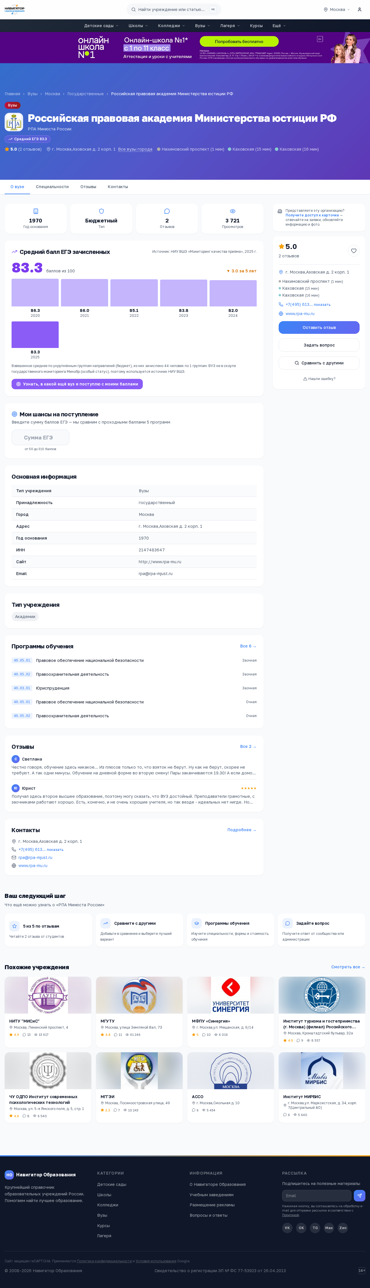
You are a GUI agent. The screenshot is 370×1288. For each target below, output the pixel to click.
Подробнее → (242, 829)
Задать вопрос (319, 344)
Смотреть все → (348, 966)
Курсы (256, 25)
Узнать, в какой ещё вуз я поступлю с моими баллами (80, 383)
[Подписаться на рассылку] (359, 1195)
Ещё (277, 25)
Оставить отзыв (319, 327)
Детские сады (99, 25)
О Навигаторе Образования (218, 1184)
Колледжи (169, 25)
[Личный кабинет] (359, 9)
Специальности (52, 186)
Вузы (200, 25)
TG (315, 1228)
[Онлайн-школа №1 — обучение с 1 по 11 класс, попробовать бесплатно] (185, 47)
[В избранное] (354, 251)
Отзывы (88, 186)
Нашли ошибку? (321, 379)
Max (329, 1228)
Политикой (290, 1215)
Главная (12, 93)
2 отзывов (289, 255)
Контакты (118, 186)
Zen (343, 1228)
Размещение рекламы (212, 1204)
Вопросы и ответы (208, 1215)
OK (301, 1228)
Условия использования (156, 1261)
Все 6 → (248, 645)
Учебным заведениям (212, 1194)
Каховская (243, 149)
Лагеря (227, 25)
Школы (136, 25)
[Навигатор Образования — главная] (15, 9)
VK (287, 1228)
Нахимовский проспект (185, 149)
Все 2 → (248, 746)
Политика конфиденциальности (104, 1261)
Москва (52, 93)
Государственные (85, 93)
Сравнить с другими (322, 362)
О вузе (17, 186)
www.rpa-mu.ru (32, 865)
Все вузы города (135, 149)
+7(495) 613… (41, 849)
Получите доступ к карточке (312, 215)
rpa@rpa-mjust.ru (35, 857)
